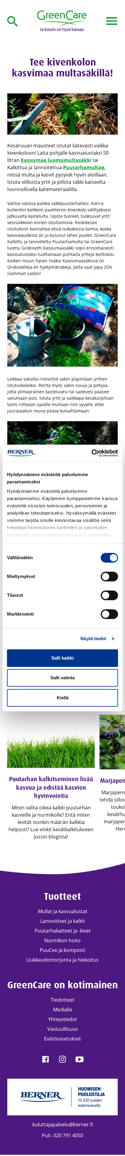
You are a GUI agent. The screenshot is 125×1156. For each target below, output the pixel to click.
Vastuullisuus (62, 1029)
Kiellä (63, 697)
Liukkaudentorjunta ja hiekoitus (62, 959)
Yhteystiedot (62, 1019)
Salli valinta (62, 677)
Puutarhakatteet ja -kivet (63, 930)
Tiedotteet (62, 999)
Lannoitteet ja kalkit (62, 921)
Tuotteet (62, 896)
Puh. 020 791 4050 (62, 1135)
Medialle (62, 1009)
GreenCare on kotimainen (62, 985)
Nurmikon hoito (62, 940)
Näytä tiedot (93, 638)
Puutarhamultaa (83, 167)
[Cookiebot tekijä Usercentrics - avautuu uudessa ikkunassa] (91, 453)
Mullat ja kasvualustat (62, 911)
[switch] (109, 576)
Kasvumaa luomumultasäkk (55, 160)
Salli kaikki (62, 657)
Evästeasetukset (62, 1038)
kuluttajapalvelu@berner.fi (62, 1124)
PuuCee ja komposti (62, 950)
